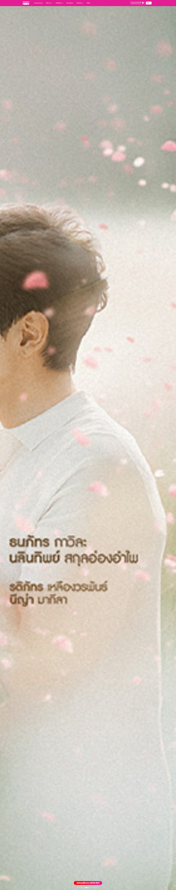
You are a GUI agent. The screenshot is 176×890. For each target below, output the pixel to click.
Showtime (70, 3)
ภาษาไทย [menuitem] (146, 8)
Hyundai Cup (38, 3)
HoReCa (79, 3)
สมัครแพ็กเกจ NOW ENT (88, 883)
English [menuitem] (146, 12)
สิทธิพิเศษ (59, 3)
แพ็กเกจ (48, 3)
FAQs (88, 3)
